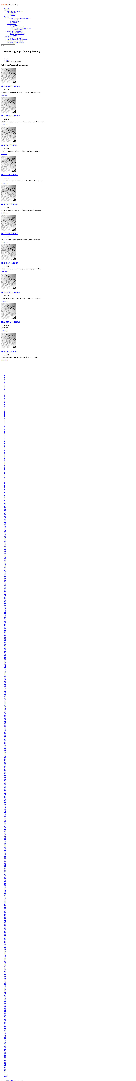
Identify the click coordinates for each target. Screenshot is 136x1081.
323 (5, 820)
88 (4, 486)
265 (5, 738)
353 (5, 863)
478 (5, 1040)
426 (5, 967)
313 (5, 806)
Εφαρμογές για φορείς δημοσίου (15, 31)
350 (5, 858)
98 (4, 500)
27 (4, 399)
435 (5, 979)
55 (4, 439)
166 (5, 597)
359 (5, 871)
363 (5, 877)
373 (5, 891)
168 (5, 600)
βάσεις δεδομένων (11, 24)
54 (4, 438)
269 (5, 743)
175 (5, 610)
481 (5, 1045)
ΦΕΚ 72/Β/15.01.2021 (9, 145)
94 (4, 495)
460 (5, 1015)
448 (5, 998)
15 (4, 382)
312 (5, 804)
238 (5, 699)
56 (4, 441)
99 (4, 502)
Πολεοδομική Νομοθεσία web (14, 38)
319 (5, 814)
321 (5, 817)
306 (5, 796)
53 (4, 436)
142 (5, 563)
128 (5, 543)
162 (5, 591)
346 (5, 853)
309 (5, 800)
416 (5, 952)
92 (4, 492)
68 (4, 458)
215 (5, 667)
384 (5, 907)
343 (5, 849)
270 (5, 745)
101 (5, 505)
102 (5, 506)
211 (5, 661)
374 (5, 893)
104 (5, 509)
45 (4, 425)
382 (5, 904)
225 (5, 681)
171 (5, 604)
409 (5, 942)
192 (5, 634)
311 (5, 803)
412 (5, 947)
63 (4, 451)
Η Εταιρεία (6, 8)
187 (5, 627)
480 (5, 1043)
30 (4, 404)
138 (5, 557)
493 (5, 1062)
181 (5, 618)
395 (5, 922)
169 (5, 601)
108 (5, 515)
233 (5, 692)
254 (5, 722)
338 (5, 841)
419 (5, 957)
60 (4, 446)
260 (5, 731)
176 (5, 611)
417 (5, 954)
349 (5, 857)
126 (5, 540)
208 (5, 657)
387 (5, 911)
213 (5, 664)
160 (5, 588)
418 (5, 955)
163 (5, 593)
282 (5, 762)
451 (5, 1002)
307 (5, 797)
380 (5, 901)
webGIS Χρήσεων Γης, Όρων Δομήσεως (20, 28)
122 (5, 534)
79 (4, 473)
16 (4, 384)
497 (5, 1067)
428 (5, 969)
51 (4, 433)
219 (5, 672)
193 (5, 635)
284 (5, 765)
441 (5, 988)
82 (4, 478)
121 (5, 533)
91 (4, 490)
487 (5, 1053)
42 (4, 421)
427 (5, 968)
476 (5, 1038)
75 (4, 468)
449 (5, 999)
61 (4, 448)
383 (5, 905)
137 (5, 556)
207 (5, 655)
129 (5, 544)
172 (5, 605)
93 (4, 493)
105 (5, 510)
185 (5, 624)
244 (5, 708)
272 (5, 748)
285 (5, 766)
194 (5, 637)
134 (5, 551)
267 (5, 741)
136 (5, 554)
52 (4, 435)
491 (5, 1059)
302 (5, 790)
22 (4, 392)
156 (5, 583)
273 (5, 749)
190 (5, 631)
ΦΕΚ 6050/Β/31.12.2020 (10, 86)
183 (5, 621)
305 (5, 795)
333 (5, 834)
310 (5, 802)
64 (4, 452)
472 (5, 1032)
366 (5, 881)
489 (5, 1056)
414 (5, 949)
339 (5, 843)
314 (5, 807)
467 (5, 1025)
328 (5, 827)
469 (5, 1028)
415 (5, 951)
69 (4, 459)
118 (5, 529)
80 (4, 475)
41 (4, 419)
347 (5, 854)
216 (5, 668)
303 (5, 792)
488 (5, 1055)
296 (5, 782)
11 (4, 377)
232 (5, 691)
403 (5, 934)
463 (5, 1019)
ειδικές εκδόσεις (14, 22)
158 (5, 586)
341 (5, 846)
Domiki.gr (10, 1080)
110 (5, 517)
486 (5, 1052)
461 (5, 1016)
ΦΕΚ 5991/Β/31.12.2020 (10, 292)
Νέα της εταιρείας (11, 14)
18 (4, 387)
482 (5, 1046)
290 (5, 773)
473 (5, 1033)
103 (5, 507)
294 (5, 779)
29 (4, 402)
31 (4, 405)
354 (5, 864)
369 (5, 886)
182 (5, 620)
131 (5, 547)
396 (5, 924)
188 (5, 628)
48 (4, 429)
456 (5, 1009)
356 (5, 867)
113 (5, 522)
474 (5, 1035)
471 (5, 1030)
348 (5, 856)
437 (5, 982)
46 (4, 426)
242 (5, 705)
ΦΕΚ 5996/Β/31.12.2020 (10, 322)
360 (5, 873)
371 (5, 888)
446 (5, 995)
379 (5, 900)
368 (5, 884)
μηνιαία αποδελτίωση (15, 21)
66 (4, 455)
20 (4, 389)
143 (5, 564)
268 (5, 742)
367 (5, 883)
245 (5, 709)
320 (5, 816)
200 (5, 645)
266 (5, 739)
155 (5, 581)
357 (5, 868)
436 (5, 981)
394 (5, 921)
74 (4, 466)
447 (5, 996)
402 (5, 932)
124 (5, 537)
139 (5, 559)
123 (5, 536)
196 (5, 640)
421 (5, 959)
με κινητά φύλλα (14, 19)
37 (4, 414)
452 (5, 1003)
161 (5, 590)
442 (5, 989)
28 (4, 401)
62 (4, 449)
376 (5, 895)
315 (5, 809)
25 (4, 397)
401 (5, 931)
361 (5, 874)
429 (5, 971)
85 (4, 482)
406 (5, 938)
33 (4, 408)
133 (5, 550)
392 (5, 918)
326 (5, 824)
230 (5, 688)
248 (5, 714)
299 (5, 786)
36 (4, 412)
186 (5, 625)
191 (5, 632)
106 (5, 512)
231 (5, 689)
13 (4, 379)
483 (5, 1048)
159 (5, 587)
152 (5, 577)
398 (5, 927)
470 (5, 1029)
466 (5, 1023)
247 (5, 712)
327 (5, 826)
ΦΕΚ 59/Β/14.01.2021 (9, 351)
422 (5, 961)
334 (5, 836)
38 (4, 415)
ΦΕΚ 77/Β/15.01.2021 (9, 234)
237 (5, 698)
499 (5, 1070)
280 (5, 759)
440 (5, 986)
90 (4, 489)
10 (4, 375)
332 (5, 833)
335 (5, 837)
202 (5, 648)
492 (5, 1060)
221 (5, 675)
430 (5, 972)
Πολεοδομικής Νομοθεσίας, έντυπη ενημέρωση (19, 18)
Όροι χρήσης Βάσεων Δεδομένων (15, 42)
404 (5, 935)
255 (5, 723)
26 (4, 398)
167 (5, 598)
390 (5, 915)
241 (5, 704)
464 (5, 1021)
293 (5, 777)
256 (5, 725)
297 (5, 783)
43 (4, 422)
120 (5, 532)
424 (5, 964)
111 (5, 519)
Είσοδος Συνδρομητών (9, 36)
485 (5, 1050)
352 (5, 861)
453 (5, 1005)
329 (5, 829)
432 (5, 975)
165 (5, 596)
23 (4, 394)
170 (5, 603)
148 (5, 571)
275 (5, 752)
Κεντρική (6, 58)
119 (5, 530)
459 (5, 1013)
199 (5, 644)
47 (4, 428)
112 (5, 520)
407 (5, 940)
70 (4, 460)
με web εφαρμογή (14, 25)
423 (5, 962)
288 (5, 770)
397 (5, 925)
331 (5, 831)
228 (5, 685)
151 (5, 576)
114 (5, 523)
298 (5, 785)
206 (5, 654)
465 (5, 1022)
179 (5, 615)
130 (5, 546)
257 (5, 726)
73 (4, 465)
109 (5, 516)
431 (5, 974)
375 (5, 894)
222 (5, 677)
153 (5, 578)
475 (5, 1036)
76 (4, 469)
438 (5, 984)
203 (5, 650)
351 (5, 860)
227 (5, 684)
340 (5, 844)
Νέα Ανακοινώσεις (11, 12)
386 (5, 910)
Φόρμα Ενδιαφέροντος (12, 35)
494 (5, 1063)
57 (4, 442)
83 (4, 479)
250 (5, 716)
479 (5, 1042)
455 (5, 1008)
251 (5, 718)
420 (5, 958)
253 (5, 721)
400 (5, 930)
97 (4, 499)
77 (4, 470)
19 (4, 388)
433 (5, 976)
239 (5, 701)
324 (5, 822)
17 (4, 385)
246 (5, 711)
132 (5, 549)
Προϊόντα (6, 17)
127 (5, 542)
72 (4, 463)
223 (5, 678)
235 (5, 695)
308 (5, 799)
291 (5, 775)
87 (4, 485)
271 (5, 746)
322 (5, 819)
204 (5, 651)
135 (5, 553)
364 (5, 878)
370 (5, 887)
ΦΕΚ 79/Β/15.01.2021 (9, 263)
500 (5, 1072)
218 (5, 671)
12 (4, 378)
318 (5, 813)
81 (4, 476)
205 (5, 652)
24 (4, 395)
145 (5, 567)
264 (5, 736)
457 (5, 1011)
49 (4, 431)
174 (5, 608)
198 (5, 642)
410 (5, 944)
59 (4, 445)
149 (5, 573)
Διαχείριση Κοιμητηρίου (16, 32)
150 (5, 574)
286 (5, 768)
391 (5, 917)
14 (4, 381)
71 (4, 462)
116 (5, 526)
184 (5, 623)
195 (5, 638)
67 (4, 456)
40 (4, 418)
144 (5, 566)
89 (4, 487)
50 (4, 432)
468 (5, 1026)
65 (4, 453)
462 (5, 1018)
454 (5, 1006)
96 (4, 497)
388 (5, 913)
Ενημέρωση (7, 9)
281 (5, 760)
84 (4, 480)
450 (5, 1001)
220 (5, 674)
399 (5, 928)
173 (5, 607)
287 (5, 769)
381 (5, 903)
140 (5, 560)
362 (5, 876)
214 (5, 665)
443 (5, 991)
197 (5, 641)
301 (5, 789)
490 (5, 1057)
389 (5, 914)
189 (5, 630)
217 (5, 669)
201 (5, 647)
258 (5, 728)
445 (5, 994)
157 (5, 584)
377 (5, 897)
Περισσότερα (4, 95)
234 (5, 694)
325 (5, 823)
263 (5, 735)
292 (5, 776)
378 (5, 898)
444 (5, 992)
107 (5, 513)
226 (5, 682)
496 (5, 1066)
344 (5, 850)
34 (4, 409)
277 (5, 755)
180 (5, 617)
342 (5, 847)
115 (5, 524)
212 (5, 662)
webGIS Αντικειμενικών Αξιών (18, 29)
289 (5, 772)
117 (5, 527)
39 (4, 416)
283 (5, 763)
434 (5, 978)
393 (5, 920)
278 (5, 756)
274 (5, 750)
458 (5, 1012)
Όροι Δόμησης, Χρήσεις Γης (17, 34)
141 (5, 561)
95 (4, 496)
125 (5, 539)
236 (5, 696)
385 (5, 908)
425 (5, 965)
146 (5, 569)
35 (4, 411)
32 (4, 406)
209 (5, 658)
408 (5, 941)
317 (5, 812)
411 (5, 945)
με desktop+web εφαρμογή (17, 26)
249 (5, 715)
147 (5, 570)
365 (5, 880)
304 (5, 793)
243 (5, 706)
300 (5, 787)
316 (5, 810)
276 (5, 753)
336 (5, 839)
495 (5, 1065)
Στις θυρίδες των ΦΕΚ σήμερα (14, 11)
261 (5, 732)
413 (5, 948)
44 (4, 424)
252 (5, 719)
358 (5, 870)
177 (5, 613)
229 (5, 686)
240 (5, 702)
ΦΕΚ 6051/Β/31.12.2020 (10, 116)
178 (5, 614)
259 (5, 729)
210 (5, 659)
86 (4, 483)
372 (5, 890)
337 (5, 840)
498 (5, 1069)
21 (4, 391)
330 (5, 830)
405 (5, 937)
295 (5, 780)
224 (5, 679)
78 (4, 472)
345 (5, 851)
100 (5, 503)
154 (5, 580)
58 (4, 443)
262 (5, 733)
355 (5, 866)
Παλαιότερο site (11, 15)
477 (5, 1039)
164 (5, 594)
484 (5, 1049)
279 (5, 758)
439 (5, 985)
